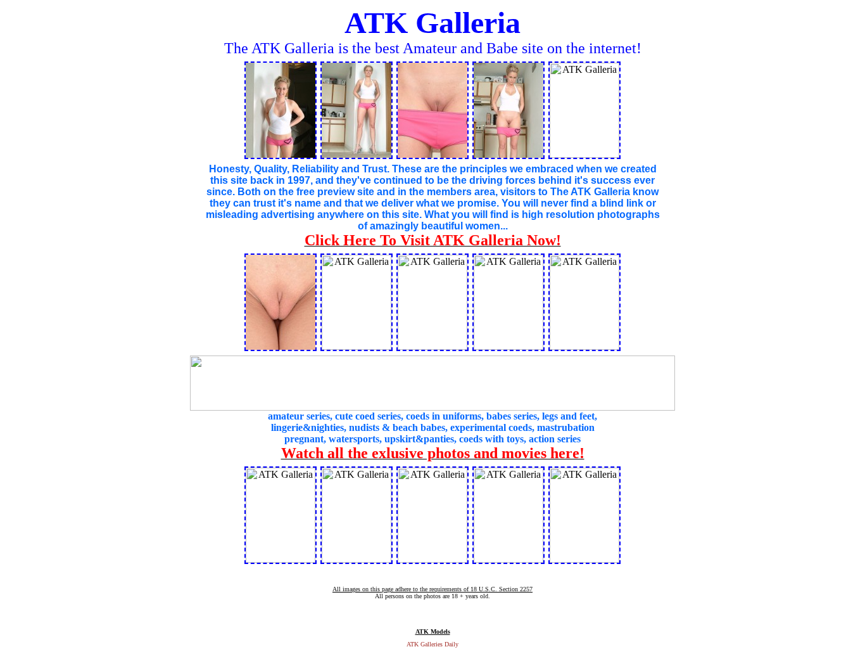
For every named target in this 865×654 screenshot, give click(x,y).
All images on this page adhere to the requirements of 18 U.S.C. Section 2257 (432, 589)
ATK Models (432, 631)
